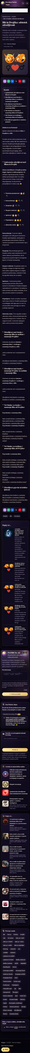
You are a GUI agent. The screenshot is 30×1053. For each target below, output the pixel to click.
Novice (14, 967)
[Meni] (27, 3)
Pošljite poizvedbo (15, 694)
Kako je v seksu (19, 941)
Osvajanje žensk (7, 978)
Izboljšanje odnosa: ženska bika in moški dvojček (20, 607)
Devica (9, 934)
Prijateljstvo (15, 985)
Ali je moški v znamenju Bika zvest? (13, 464)
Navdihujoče (6, 967)
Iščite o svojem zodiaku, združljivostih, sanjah (15, 1027)
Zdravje (23, 1006)
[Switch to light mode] (23, 3)
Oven (16, 978)
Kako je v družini (7, 941)
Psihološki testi (7, 988)
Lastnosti (13, 949)
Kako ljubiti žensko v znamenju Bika (13, 421)
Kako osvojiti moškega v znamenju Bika (14, 460)
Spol (16, 996)
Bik (11, 516)
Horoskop (17, 516)
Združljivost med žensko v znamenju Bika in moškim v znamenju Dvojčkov (14, 99)
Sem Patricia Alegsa (11, 704)
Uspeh (5, 1003)
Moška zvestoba (7, 963)
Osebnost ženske (8, 974)
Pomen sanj (17, 981)
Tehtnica (22, 999)
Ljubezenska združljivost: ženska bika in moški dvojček (20, 628)
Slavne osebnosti (8, 996)
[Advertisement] (15, 10)
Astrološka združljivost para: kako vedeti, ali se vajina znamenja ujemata (19, 532)
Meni (5, 1049)
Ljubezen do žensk (8, 959)
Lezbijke (5, 952)
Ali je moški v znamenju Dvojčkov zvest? (14, 482)
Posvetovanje (6, 670)
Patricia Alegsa (11, 44)
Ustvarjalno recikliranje (15, 1003)
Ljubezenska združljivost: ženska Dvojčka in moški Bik (20, 585)
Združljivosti (17, 1010)
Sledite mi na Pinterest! (9, 127)
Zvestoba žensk (14, 1014)
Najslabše (23, 963)
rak (15, 988)
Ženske (5, 1014)
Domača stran (6, 16)
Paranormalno (7, 981)
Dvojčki (14, 16)
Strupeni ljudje (14, 999)
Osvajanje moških (20, 974)
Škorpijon (15, 992)
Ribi (20, 988)
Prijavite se (15, 749)
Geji (4, 938)
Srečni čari (23, 996)
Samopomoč (6, 992)
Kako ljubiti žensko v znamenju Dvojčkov (14, 436)
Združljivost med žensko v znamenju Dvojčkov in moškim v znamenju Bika (15, 106)
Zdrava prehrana (14, 1006)
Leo (19, 949)
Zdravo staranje (7, 1010)
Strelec (5, 999)
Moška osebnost (20, 959)
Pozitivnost (6, 985)
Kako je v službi (7, 945)
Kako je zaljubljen (19, 945)
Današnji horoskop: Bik (10, 714)
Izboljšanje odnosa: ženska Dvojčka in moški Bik (20, 564)
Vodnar (5, 1006)
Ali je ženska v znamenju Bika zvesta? (13, 423)
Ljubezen (12, 952)
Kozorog (5, 949)
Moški (16, 963)
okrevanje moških (8, 970)
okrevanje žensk (20, 970)
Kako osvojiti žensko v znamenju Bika (13, 419)
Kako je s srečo (20, 938)
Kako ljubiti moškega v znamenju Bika (13, 462)
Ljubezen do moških (8, 956)
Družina (16, 934)
